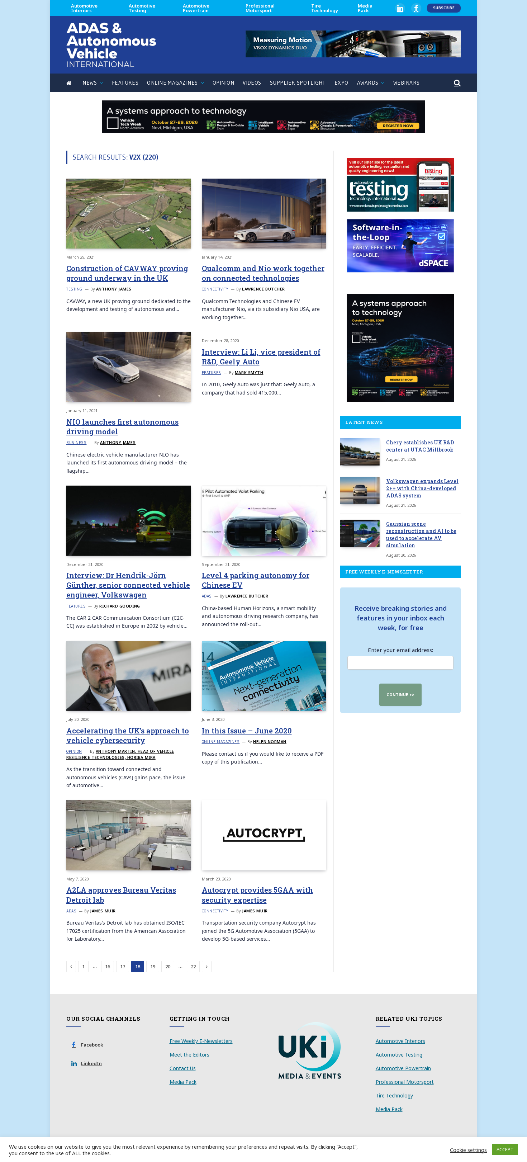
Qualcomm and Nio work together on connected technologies (263, 273)
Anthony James (114, 289)
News (89, 82)
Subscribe (444, 7)
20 (167, 966)
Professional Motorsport (260, 8)
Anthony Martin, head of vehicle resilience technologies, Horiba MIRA (120, 754)
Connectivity (215, 289)
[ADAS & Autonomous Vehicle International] (111, 45)
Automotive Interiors (84, 8)
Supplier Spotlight (298, 82)
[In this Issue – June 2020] (264, 676)
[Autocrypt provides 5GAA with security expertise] (264, 835)
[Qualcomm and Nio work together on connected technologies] (264, 214)
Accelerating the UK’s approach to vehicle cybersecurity (127, 735)
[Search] (456, 83)
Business (76, 442)
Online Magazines (172, 82)
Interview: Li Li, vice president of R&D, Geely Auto (261, 356)
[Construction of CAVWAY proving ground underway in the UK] (128, 214)
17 (122, 966)
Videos (252, 82)
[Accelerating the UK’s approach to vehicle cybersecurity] (128, 676)
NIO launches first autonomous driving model (122, 426)
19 (152, 966)
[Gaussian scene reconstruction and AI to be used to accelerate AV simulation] (360, 533)
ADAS (207, 596)
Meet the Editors (189, 1054)
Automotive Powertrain (196, 8)
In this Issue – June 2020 (247, 730)
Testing (74, 289)
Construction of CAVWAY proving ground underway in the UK (127, 273)
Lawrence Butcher (263, 289)
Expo (341, 82)
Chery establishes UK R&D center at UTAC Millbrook (420, 446)
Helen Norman (269, 741)
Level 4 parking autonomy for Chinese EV (255, 580)
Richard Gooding (119, 606)
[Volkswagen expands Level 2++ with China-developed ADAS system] (360, 490)
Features (125, 82)
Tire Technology (324, 8)
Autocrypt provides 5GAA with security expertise (257, 894)
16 (107, 966)
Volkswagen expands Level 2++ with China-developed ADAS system (422, 488)
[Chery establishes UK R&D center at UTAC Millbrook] (360, 452)
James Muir (103, 910)
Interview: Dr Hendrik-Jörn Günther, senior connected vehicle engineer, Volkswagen (128, 585)
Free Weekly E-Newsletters (201, 1041)
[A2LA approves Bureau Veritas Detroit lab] (128, 835)
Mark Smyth (249, 372)
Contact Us (183, 1068)
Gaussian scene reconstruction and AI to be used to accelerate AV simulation (421, 534)
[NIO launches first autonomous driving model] (128, 367)
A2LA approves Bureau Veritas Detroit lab (121, 894)
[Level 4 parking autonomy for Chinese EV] (264, 521)
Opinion (223, 82)
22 (193, 966)
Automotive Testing (142, 8)
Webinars (406, 82)
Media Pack (365, 8)
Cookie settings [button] (468, 1150)
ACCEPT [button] (505, 1149)
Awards (368, 82)
